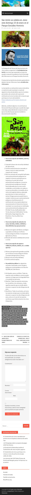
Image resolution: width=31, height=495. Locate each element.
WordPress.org (7, 479)
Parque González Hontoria (16, 319)
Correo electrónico (8, 391)
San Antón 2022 (10, 321)
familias (24, 308)
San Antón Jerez (20, 321)
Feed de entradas (8, 474)
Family (13, 311)
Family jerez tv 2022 (16, 315)
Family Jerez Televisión (16, 489)
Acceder (5, 472)
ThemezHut (4, 493)
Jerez (20, 317)
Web (14, 395)
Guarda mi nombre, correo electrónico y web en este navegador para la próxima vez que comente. (15, 407)
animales (13, 308)
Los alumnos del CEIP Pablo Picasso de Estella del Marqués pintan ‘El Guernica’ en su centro (15, 460)
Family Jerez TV (6, 315)
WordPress (11, 491)
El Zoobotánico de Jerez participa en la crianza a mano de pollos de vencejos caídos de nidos (14, 454)
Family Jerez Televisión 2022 (19, 313)
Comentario (9, 363)
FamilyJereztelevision (11, 317)
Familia (19, 308)
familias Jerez (6, 311)
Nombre (7, 385)
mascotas (5, 319)
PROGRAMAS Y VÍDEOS (16, 306)
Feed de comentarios (9, 477)
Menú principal (8, 13)
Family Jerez (19, 311)
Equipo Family (16, 28)
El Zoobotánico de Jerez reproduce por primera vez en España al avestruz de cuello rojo (15, 438)
